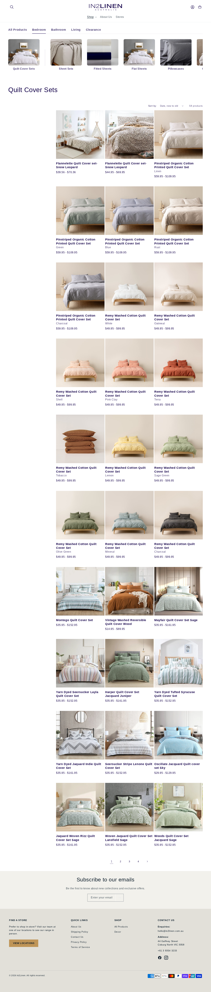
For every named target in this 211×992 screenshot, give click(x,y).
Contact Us (77, 937)
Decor (117, 931)
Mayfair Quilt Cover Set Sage (176, 620)
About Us (76, 926)
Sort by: (152, 105)
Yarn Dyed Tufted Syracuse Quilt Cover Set (174, 694)
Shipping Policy (79, 931)
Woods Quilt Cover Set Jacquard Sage (171, 837)
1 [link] (111, 861)
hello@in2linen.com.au (171, 931)
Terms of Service (80, 947)
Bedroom (39, 29)
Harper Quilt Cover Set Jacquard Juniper (122, 694)
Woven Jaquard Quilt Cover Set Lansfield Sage (128, 837)
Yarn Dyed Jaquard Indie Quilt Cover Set (78, 766)
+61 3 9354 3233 (167, 950)
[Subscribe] (119, 898)
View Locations (23, 943)
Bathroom (58, 29)
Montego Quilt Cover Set (74, 620)
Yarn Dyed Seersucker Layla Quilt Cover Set (77, 694)
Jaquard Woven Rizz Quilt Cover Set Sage (75, 837)
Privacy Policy (79, 942)
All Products (17, 29)
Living (76, 29)
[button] (11, 7)
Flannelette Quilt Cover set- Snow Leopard (76, 165)
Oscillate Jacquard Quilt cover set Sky (177, 766)
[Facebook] (160, 958)
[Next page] (147, 861)
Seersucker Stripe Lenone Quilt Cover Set (128, 766)
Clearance (93, 29)
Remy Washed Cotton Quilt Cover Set (125, 317)
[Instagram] (166, 958)
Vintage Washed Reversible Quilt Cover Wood (125, 622)
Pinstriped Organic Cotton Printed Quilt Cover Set (174, 165)
